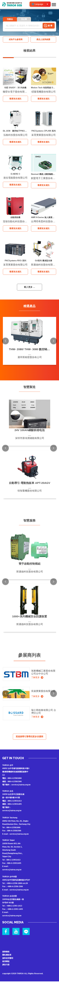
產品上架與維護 (43, 39)
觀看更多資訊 (15, 99)
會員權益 (6, 961)
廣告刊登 (6, 965)
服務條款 (6, 952)
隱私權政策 (6, 955)
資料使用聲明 (7, 958)
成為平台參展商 (16, 39)
